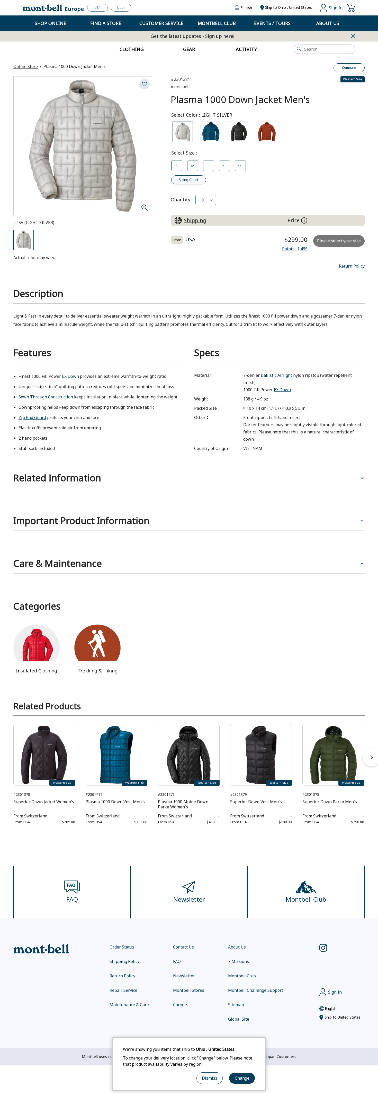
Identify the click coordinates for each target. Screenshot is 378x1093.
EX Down (70, 376)
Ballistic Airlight (276, 375)
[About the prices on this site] (304, 220)
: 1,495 (295, 249)
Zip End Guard (32, 417)
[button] (352, 266)
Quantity (180, 200)
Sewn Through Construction (46, 397)
